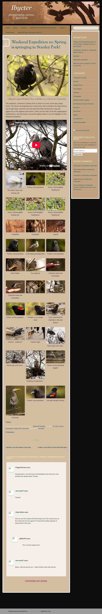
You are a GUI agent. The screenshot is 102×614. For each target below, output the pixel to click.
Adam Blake (19, 512)
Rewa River (76, 111)
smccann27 (19, 491)
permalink (41, 428)
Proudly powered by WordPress (17, 611)
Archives (24, 28)
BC (54, 426)
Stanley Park (18, 428)
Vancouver (25, 428)
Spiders (75, 115)
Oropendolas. (61, 99)
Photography (77, 96)
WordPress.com (46, 611)
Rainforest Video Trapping (81, 100)
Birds (56, 426)
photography (9, 428)
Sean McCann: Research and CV (30, 33)
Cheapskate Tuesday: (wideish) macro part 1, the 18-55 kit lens (84, 187)
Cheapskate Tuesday (79, 77)
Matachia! (76, 56)
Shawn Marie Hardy (79, 169)
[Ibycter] (43, 12)
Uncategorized (77, 118)
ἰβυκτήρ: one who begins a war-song (18, 447)
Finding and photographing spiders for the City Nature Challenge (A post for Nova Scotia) (84, 44)
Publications (10, 33)
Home (8, 28)
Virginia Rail (30, 519)
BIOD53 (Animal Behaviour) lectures (43, 28)
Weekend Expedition (39, 426)
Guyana (75, 81)
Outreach (76, 92)
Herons (61, 426)
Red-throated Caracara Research (83, 104)
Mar (5, 42)
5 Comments (10, 432)
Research (76, 107)
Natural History (77, 85)
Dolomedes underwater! (80, 59)
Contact (62, 28)
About (15, 28)
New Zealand (77, 89)
